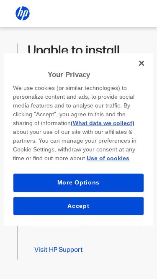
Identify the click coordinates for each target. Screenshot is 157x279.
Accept (78, 205)
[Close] (141, 63)
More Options (78, 182)
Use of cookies (108, 158)
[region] (78, 139)
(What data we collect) (102, 123)
